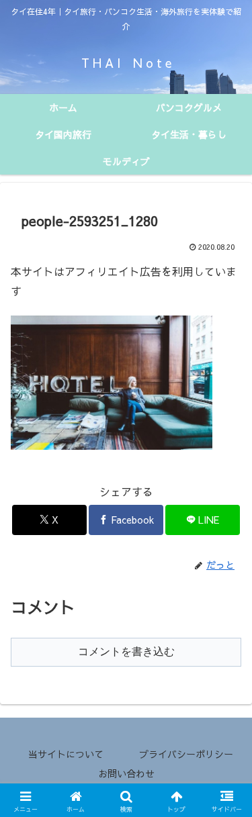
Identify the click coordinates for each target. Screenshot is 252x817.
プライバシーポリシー (186, 754)
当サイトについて (65, 754)
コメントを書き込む (126, 651)
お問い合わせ (126, 773)
